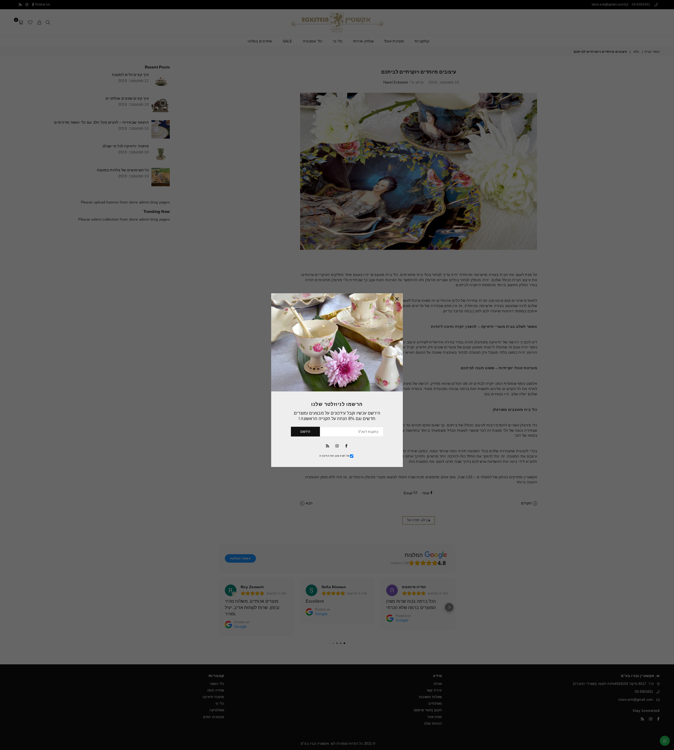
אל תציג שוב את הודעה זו (334, 456)
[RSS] (327, 445)
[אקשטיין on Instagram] (337, 445)
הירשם (305, 432)
